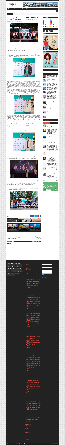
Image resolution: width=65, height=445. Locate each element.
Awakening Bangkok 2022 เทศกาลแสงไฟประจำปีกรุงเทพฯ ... (33, 332)
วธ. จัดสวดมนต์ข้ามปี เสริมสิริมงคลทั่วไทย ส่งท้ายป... (33, 351)
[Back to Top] (57, 443)
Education (16, 263)
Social (8, 268)
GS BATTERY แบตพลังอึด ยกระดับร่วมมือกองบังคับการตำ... (32, 277)
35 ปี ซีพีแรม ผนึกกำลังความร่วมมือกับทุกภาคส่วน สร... (33, 298)
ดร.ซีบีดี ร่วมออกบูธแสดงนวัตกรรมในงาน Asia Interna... (33, 413)
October (27, 422)
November (27, 421)
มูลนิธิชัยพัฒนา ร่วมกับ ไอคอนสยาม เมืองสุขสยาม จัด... (32, 417)
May (27, 429)
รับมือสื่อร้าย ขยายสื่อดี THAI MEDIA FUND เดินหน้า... (32, 383)
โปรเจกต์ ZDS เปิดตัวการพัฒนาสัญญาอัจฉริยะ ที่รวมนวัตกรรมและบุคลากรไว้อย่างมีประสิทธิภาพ (52, 92)
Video (20, 268)
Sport (11, 268)
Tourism (18, 268)
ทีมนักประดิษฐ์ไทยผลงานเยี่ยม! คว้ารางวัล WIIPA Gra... (33, 397)
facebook (39, 241)
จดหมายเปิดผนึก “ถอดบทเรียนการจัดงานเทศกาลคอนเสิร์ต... (33, 347)
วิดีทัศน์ (15, 273)
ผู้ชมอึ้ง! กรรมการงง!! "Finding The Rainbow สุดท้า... (33, 284)
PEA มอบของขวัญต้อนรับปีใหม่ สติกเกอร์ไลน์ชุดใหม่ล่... (33, 349)
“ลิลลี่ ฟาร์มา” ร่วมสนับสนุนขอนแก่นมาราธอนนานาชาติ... (33, 401)
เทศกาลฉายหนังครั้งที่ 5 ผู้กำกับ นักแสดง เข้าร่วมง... (33, 304)
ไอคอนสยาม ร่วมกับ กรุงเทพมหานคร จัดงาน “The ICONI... (33, 291)
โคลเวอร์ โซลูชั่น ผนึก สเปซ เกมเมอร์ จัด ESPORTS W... (32, 420)
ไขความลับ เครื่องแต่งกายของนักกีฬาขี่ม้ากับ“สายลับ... (32, 300)
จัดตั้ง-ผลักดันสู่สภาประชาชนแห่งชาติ (31, 409)
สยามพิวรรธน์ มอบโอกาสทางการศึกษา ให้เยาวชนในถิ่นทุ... (32, 339)
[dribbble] (54, 0)
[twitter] (53, 0)
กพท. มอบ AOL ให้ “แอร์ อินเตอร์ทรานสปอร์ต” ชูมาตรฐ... (33, 399)
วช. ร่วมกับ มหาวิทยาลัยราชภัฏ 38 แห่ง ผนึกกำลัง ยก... (33, 387)
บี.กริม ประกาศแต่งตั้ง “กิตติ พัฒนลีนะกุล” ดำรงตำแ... (33, 314)
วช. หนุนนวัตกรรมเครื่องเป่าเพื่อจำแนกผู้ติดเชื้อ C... (33, 353)
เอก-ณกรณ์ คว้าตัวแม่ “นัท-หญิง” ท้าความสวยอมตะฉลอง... (33, 316)
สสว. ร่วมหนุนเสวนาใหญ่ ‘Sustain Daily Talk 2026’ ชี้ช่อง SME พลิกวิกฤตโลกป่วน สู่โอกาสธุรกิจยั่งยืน (13, 228)
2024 (26, 265)
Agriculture (9, 263)
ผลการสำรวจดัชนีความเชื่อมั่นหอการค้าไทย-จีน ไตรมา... (33, 372)
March (27, 432)
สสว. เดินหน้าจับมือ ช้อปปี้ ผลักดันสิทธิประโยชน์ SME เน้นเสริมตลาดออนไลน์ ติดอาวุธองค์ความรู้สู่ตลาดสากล (52, 84)
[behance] (57, 0)
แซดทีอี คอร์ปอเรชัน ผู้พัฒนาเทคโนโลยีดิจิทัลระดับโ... (33, 289)
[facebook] (52, 0)
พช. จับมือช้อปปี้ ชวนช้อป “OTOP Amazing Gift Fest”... (33, 295)
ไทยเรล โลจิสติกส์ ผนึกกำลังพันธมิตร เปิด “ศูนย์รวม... (33, 310)
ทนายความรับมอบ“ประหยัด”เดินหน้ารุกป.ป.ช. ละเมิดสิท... (33, 368)
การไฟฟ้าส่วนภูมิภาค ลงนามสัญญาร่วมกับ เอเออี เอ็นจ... (33, 385)
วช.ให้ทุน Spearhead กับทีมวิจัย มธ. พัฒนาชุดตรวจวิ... (32, 381)
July (27, 427)
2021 (26, 436)
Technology (14, 268)
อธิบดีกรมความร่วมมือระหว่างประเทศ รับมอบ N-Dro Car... (33, 306)
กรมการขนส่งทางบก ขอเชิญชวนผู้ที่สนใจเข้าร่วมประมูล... (33, 408)
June (27, 428)
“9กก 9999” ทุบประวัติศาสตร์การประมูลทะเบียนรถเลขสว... (33, 345)
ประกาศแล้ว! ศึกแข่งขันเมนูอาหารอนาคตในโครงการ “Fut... (32, 318)
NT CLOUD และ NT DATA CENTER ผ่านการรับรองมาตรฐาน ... (33, 326)
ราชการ (38, 8)
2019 (26, 439)
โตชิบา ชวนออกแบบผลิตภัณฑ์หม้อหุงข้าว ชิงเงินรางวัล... (33, 275)
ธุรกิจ (31, 8)
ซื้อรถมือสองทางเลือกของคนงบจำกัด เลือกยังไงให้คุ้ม (33, 393)
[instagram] (56, 0)
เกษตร (18, 8)
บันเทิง (34, 8)
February (27, 433)
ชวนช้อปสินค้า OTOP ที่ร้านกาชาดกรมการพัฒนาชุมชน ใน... (33, 320)
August (27, 425)
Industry (15, 266)
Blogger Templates (19, 443)
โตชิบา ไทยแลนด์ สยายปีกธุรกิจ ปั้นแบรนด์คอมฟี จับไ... (33, 337)
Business (12, 263)
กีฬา (15, 8)
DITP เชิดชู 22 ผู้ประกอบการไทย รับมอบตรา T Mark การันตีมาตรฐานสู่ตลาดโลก (35, 228)
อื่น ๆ (54, 8)
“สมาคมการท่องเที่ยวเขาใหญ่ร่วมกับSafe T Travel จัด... (33, 364)
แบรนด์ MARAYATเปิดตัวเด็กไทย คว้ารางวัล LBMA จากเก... (33, 280)
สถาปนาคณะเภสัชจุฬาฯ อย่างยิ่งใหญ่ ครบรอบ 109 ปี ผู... (32, 370)
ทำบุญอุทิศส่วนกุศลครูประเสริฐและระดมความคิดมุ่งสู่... (33, 271)
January (27, 435)
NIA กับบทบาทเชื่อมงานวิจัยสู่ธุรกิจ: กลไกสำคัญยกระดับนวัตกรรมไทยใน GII (52, 164)
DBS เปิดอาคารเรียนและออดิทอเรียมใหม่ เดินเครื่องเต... (32, 376)
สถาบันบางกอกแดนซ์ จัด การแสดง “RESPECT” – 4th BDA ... (33, 328)
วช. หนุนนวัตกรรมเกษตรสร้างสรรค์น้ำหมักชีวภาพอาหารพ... (32, 411)
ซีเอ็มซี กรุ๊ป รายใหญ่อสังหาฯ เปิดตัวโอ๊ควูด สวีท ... (33, 360)
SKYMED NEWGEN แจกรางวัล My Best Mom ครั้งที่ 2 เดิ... (33, 282)
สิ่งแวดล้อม (50, 8)
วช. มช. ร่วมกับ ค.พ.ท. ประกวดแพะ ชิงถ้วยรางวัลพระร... (33, 357)
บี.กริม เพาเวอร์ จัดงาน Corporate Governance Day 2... (33, 415)
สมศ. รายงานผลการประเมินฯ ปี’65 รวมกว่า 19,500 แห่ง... (32, 293)
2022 (26, 268)
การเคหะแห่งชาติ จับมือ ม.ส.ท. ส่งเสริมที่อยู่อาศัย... (32, 374)
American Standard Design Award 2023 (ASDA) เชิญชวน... (33, 355)
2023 (26, 267)
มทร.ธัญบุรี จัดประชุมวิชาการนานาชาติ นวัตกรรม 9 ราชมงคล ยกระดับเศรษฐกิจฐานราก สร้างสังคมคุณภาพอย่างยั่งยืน (52, 88)
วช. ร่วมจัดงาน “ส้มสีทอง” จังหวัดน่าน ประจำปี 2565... (33, 362)
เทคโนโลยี (27, 8)
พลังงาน (21, 271)
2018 (26, 440)
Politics (21, 266)
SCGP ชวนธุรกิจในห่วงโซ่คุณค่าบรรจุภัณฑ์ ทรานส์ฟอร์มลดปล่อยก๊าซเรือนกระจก (52, 76)
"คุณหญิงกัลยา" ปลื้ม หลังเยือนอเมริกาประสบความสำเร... (32, 341)
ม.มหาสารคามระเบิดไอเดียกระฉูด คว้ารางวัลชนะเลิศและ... (32, 287)
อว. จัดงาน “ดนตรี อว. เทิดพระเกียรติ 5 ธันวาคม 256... (33, 406)
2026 (26, 263)
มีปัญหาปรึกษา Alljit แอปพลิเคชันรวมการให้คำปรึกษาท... (33, 273)
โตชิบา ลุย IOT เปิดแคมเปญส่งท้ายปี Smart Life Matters (33, 308)
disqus (36, 241)
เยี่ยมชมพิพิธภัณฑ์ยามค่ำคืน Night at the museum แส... (32, 330)
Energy (19, 263)
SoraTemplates (12, 443)
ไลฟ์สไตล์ (42, 8)
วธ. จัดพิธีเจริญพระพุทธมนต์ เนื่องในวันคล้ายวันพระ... (32, 395)
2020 (26, 438)
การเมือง (11, 8)
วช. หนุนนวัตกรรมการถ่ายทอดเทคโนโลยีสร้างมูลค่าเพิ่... (33, 389)
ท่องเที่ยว (22, 8)
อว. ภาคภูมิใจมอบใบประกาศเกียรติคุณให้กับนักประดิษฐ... (33, 343)
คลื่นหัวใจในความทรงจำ (29, 311)
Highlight (21, 21)
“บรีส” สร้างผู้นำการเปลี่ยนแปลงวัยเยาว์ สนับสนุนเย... (32, 324)
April (27, 431)
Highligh (9, 266)
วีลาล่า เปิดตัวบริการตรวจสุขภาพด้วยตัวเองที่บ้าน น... (33, 404)
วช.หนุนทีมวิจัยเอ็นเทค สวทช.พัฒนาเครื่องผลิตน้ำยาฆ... (33, 378)
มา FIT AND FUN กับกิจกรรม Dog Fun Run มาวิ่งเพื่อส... (33, 302)
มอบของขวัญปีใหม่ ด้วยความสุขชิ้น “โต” (32, 285)
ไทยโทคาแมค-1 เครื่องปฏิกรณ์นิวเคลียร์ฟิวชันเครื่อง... (32, 322)
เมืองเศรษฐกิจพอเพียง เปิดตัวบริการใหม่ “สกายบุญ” (33, 366)
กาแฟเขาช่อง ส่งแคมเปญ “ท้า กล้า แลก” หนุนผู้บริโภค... (33, 391)
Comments (54, 123)
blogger (33, 241)
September (28, 424)
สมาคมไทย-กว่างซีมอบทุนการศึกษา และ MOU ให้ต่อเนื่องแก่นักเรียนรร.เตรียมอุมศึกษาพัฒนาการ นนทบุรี (52, 117)
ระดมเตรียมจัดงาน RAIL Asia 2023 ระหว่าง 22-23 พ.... (33, 334)
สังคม (46, 8)
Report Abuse (44, 277)
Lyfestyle (18, 266)
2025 (26, 264)
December (27, 269)
